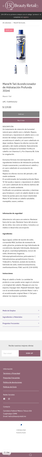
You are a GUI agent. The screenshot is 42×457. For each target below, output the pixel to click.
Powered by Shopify (21, 432)
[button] (7, 46)
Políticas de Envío (10, 387)
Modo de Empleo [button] (9, 311)
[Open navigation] (5, 6)
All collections (7, 23)
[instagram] (9, 398)
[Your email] (10, 353)
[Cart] (37, 6)
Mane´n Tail (7, 96)
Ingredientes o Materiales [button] (12, 317)
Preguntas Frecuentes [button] (11, 323)
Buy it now (21, 120)
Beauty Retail (23, 430)
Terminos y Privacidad (11, 373)
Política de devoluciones (12, 382)
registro (26, 17)
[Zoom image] (21, 46)
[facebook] (4, 398)
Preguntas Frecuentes (11, 378)
